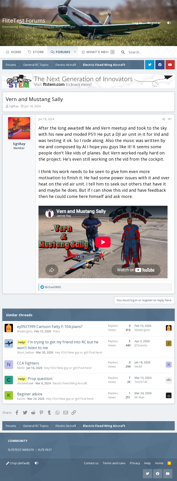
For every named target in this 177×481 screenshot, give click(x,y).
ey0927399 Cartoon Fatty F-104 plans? (50, 326)
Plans (56, 331)
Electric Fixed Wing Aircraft (70, 383)
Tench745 (141, 382)
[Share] (164, 119)
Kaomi (21, 399)
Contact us (91, 463)
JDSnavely (141, 345)
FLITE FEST (45, 450)
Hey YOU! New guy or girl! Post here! (78, 352)
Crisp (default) (19, 463)
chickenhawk (25, 383)
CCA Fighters (28, 363)
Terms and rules (114, 463)
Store (38, 51)
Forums (63, 51)
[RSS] (169, 463)
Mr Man (139, 397)
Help (147, 463)
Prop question (40, 378)
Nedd (20, 368)
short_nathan (25, 352)
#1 (170, 119)
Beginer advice (29, 394)
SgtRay (14, 106)
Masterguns (24, 331)
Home (16, 51)
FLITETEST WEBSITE (21, 450)
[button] (74, 52)
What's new (97, 51)
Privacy (135, 463)
